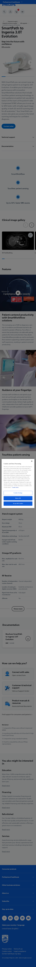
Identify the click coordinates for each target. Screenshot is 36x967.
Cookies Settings (18, 493)
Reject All (18, 498)
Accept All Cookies (18, 503)
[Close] (32, 461)
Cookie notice (15, 487)
